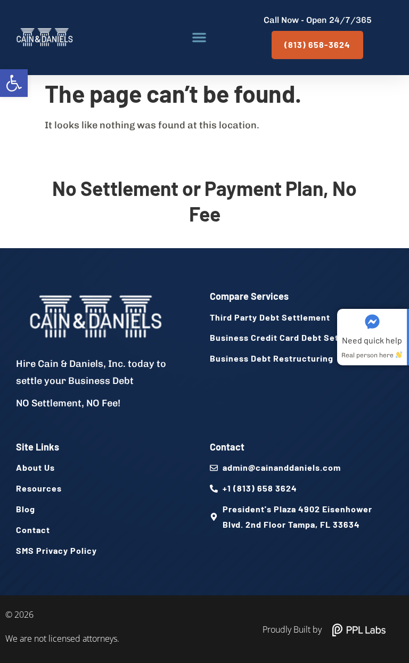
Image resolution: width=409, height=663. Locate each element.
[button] (14, 83)
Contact (227, 447)
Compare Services (249, 296)
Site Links (37, 447)
